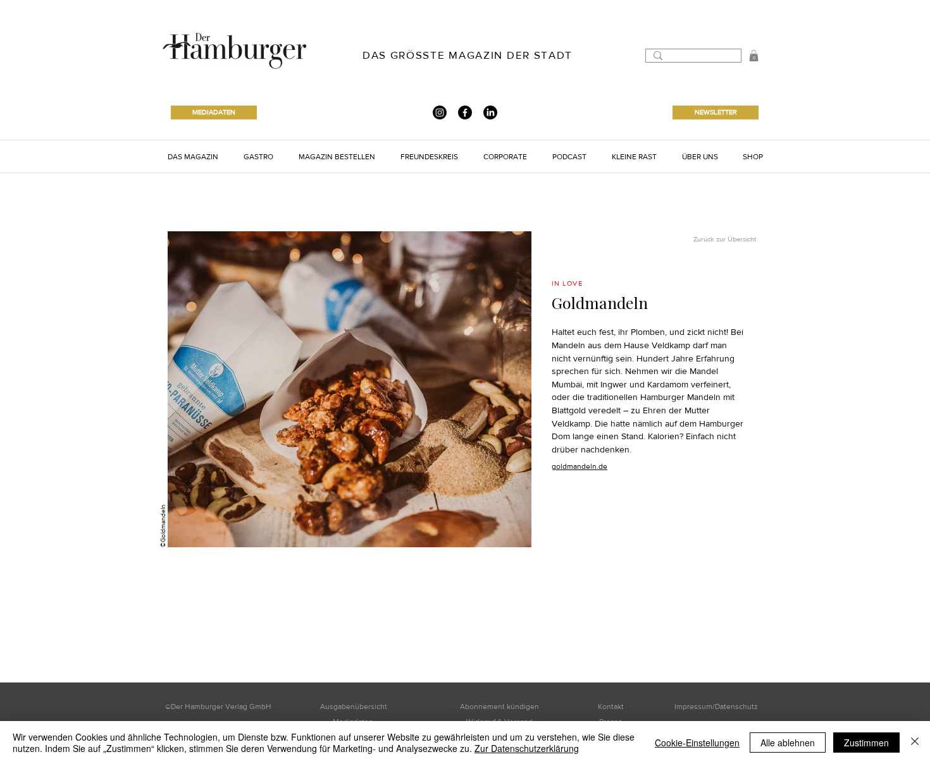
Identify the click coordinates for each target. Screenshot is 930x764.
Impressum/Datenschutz (716, 706)
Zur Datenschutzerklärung (526, 748)
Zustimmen (866, 742)
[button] (193, 156)
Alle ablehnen (787, 742)
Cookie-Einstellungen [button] (697, 742)
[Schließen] (914, 742)
